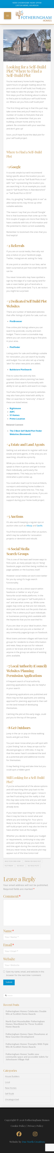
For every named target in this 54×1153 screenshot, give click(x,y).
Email (8, 944)
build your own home (13, 861)
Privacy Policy (35, 1125)
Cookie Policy (18, 1125)
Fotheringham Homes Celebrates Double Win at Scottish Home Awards (26, 1012)
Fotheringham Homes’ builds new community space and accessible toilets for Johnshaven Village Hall (27, 1057)
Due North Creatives (33, 1141)
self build (20, 866)
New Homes (10, 1088)
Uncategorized (12, 1099)
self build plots (33, 866)
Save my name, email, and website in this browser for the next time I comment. (25, 973)
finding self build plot (33, 861)
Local (7, 1082)
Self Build (9, 1093)
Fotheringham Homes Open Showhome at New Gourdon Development (27, 1035)
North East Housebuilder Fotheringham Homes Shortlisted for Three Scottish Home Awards (25, 1024)
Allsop (29, 525)
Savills (39, 525)
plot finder (9, 866)
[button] (7, 15)
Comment (12, 896)
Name (8, 930)
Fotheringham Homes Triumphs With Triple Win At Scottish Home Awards (27, 1045)
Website (9, 959)
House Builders (12, 1076)
